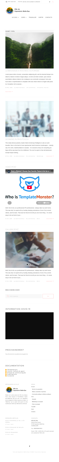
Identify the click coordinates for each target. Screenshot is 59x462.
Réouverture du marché (38, 1)
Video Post (10, 167)
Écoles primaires (11, 432)
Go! (48, 296)
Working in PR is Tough (17, 139)
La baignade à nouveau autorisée (22, 71)
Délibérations (12, 370)
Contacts (48, 17)
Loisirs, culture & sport (16, 371)
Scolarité (10, 376)
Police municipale (36, 404)
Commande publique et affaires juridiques (41, 394)
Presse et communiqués (16, 373)
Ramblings (40, 156)
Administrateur (20, 87)
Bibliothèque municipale (37, 401)
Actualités (40, 87)
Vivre (23, 17)
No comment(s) (31, 87)
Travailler (32, 17)
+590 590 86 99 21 (38, 428)
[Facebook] (49, 2)
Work (38, 218)
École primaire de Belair (14, 427)
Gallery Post (11, 229)
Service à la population (37, 389)
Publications (12, 374)
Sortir (40, 17)
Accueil (14, 17)
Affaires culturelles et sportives (39, 391)
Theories (46, 87)
